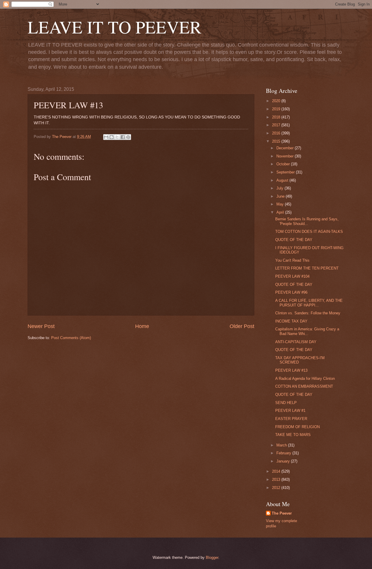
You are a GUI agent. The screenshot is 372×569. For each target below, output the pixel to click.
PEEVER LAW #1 (290, 410)
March (282, 445)
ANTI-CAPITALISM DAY (295, 342)
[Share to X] (117, 137)
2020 (276, 101)
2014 (276, 471)
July (280, 188)
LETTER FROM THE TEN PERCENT (307, 268)
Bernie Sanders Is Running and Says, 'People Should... (307, 221)
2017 (276, 125)
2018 (276, 117)
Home (142, 326)
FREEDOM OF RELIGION (297, 427)
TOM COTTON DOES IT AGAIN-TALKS (309, 231)
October (283, 164)
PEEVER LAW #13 (291, 370)
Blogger (212, 557)
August (282, 180)
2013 (276, 479)
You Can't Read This (292, 260)
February (284, 453)
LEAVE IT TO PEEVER (114, 26)
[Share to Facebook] (123, 137)
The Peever (282, 513)
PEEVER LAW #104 (292, 276)
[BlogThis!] (112, 137)
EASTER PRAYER (291, 418)
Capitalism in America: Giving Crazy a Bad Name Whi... (307, 331)
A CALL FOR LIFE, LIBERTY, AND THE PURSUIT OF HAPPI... (309, 302)
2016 (276, 133)
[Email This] (106, 137)
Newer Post (41, 326)
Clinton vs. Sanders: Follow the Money (307, 313)
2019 (276, 109)
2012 (276, 487)
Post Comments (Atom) (71, 338)
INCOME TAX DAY (291, 321)
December (285, 148)
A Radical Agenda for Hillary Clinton (305, 378)
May (280, 204)
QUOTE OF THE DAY (293, 239)
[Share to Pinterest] (128, 137)
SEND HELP (286, 402)
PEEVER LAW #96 (291, 292)
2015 (276, 141)
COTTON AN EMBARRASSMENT (304, 386)
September (286, 172)
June (281, 196)
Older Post (242, 326)
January (283, 461)
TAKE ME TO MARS (293, 434)
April (280, 212)
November (285, 156)
